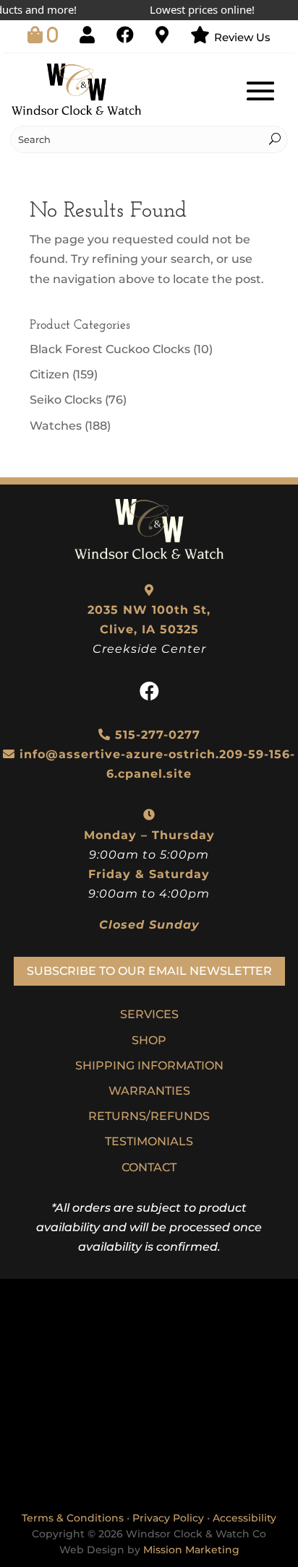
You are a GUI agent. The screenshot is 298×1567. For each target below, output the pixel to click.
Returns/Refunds (149, 1116)
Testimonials (149, 1141)
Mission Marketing (191, 1549)
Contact (149, 1167)
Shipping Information (149, 1065)
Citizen (49, 374)
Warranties (149, 1091)
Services (149, 1014)
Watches (56, 426)
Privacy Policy (168, 1517)
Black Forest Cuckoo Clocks (110, 349)
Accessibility (244, 1517)
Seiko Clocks (66, 400)
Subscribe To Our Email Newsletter (149, 971)
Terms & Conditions (73, 1517)
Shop (149, 1040)
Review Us (242, 37)
